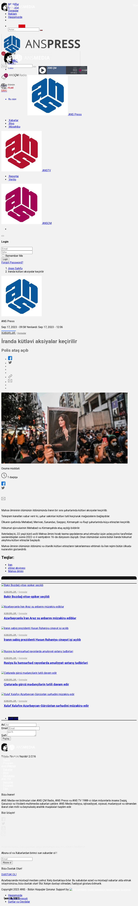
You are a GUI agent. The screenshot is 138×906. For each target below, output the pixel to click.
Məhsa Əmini (15, 571)
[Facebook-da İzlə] (3, 820)
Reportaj (13, 176)
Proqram (8, 785)
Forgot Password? (12, 262)
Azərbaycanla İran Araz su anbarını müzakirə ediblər (40, 618)
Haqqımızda (15, 17)
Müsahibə (14, 126)
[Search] (22, 26)
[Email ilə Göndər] (10, 381)
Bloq (11, 123)
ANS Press (75, 114)
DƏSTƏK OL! (9, 874)
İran (10, 564)
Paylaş (6, 738)
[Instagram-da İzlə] (3, 835)
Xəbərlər (13, 120)
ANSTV (46, 170)
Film (5, 788)
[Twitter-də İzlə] (3, 824)
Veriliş (12, 179)
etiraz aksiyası (16, 568)
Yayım (6, 760)
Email (4, 728)
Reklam (12, 13)
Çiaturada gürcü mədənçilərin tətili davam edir (36, 684)
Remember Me (14, 255)
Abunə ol (7, 862)
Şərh (4, 735)
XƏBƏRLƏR (8, 333)
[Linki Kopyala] (10, 377)
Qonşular (21, 333)
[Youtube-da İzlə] (3, 829)
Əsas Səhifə (15, 268)
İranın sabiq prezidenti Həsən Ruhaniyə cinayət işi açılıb (42, 639)
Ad (3, 724)
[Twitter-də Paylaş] (10, 363)
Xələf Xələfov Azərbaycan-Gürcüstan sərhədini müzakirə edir (46, 705)
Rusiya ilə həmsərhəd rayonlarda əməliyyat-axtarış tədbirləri (46, 663)
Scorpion (126, 889)
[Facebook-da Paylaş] (10, 359)
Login (5, 259)
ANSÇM (47, 223)
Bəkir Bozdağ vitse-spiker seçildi (26, 596)
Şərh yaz (13, 718)
